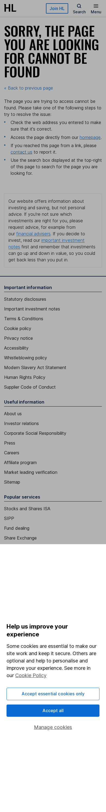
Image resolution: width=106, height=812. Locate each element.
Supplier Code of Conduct (30, 387)
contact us (21, 152)
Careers (11, 452)
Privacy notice (18, 338)
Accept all (53, 710)
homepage (90, 137)
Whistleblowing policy (25, 357)
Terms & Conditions (23, 318)
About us (13, 413)
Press (9, 443)
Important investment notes (32, 309)
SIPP (9, 518)
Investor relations (21, 423)
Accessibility (16, 348)
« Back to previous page (28, 88)
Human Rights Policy (24, 377)
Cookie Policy (30, 675)
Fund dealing (16, 528)
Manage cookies (53, 727)
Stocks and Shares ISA (27, 508)
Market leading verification (30, 472)
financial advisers (33, 233)
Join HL (57, 8)
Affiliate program (20, 462)
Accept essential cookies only (53, 693)
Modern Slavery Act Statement (35, 367)
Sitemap (12, 482)
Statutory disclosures (25, 299)
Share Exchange (20, 538)
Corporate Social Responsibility (35, 433)
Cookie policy (17, 328)
